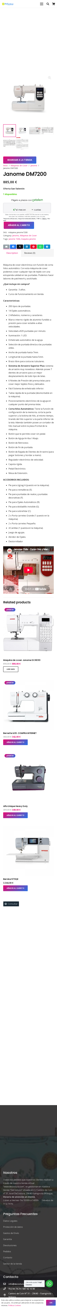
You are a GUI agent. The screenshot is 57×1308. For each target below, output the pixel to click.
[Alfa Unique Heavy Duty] (28, 754)
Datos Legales (10, 1220)
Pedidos (7, 1251)
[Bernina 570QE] (28, 827)
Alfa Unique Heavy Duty (15, 806)
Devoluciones (10, 1245)
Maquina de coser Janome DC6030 (21, 660)
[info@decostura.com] (5, 1284)
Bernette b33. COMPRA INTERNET (20, 733)
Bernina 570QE (10, 879)
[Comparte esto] (13, 247)
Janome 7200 (14, 239)
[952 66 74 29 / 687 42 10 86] (5, 1288)
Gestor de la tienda (12, 1263)
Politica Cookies (14, 1305)
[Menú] (41, 4)
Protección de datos (13, 1226)
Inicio (5, 165)
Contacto (7, 1257)
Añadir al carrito (19, 225)
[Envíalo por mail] (6, 247)
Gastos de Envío (11, 1233)
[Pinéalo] (33, 247)
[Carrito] (54, 4)
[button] (48, 4)
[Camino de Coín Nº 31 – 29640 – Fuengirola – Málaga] (5, 1295)
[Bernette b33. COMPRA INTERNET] (28, 681)
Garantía (7, 1239)
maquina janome (28, 239)
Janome (33, 165)
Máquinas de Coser (19, 165)
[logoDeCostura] (8, 4)
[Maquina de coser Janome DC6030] (28, 608)
